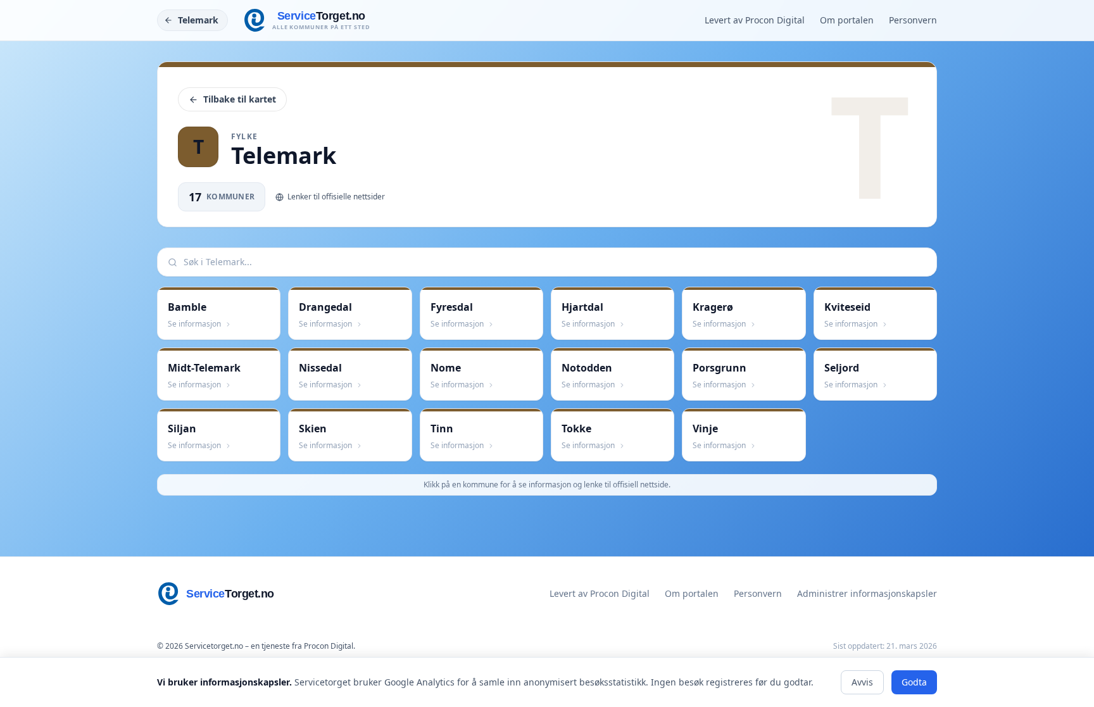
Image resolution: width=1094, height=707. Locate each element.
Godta (914, 682)
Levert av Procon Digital (755, 20)
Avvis (862, 682)
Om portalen (847, 20)
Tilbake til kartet (239, 99)
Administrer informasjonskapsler (867, 593)
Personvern (913, 20)
